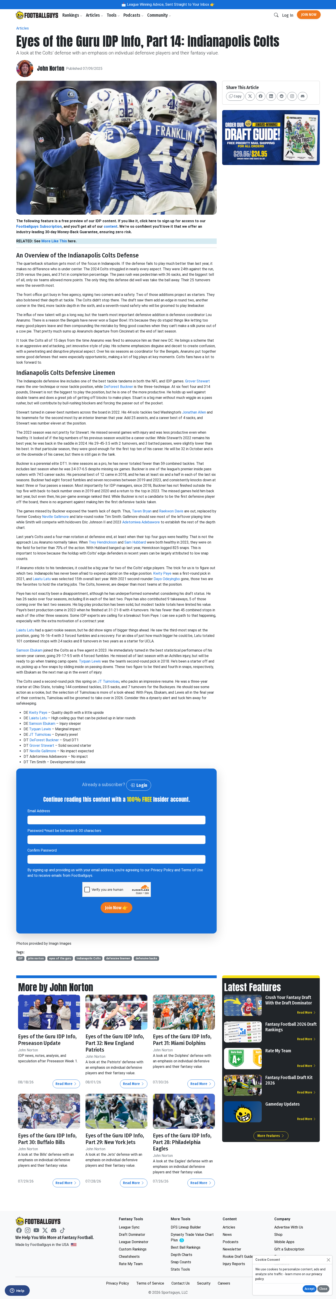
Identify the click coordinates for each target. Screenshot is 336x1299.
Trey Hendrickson (103, 542)
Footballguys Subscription (39, 226)
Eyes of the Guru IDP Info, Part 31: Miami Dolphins (182, 1039)
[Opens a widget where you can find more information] (17, 1291)
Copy (237, 96)
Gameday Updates (282, 1104)
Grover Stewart (197, 381)
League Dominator (133, 1242)
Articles (93, 15)
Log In (287, 15)
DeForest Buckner (118, 386)
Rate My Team (278, 1050)
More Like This (54, 241)
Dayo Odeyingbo (167, 579)
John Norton (50, 68)
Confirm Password (42, 850)
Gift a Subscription (289, 1249)
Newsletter (232, 1249)
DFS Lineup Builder (186, 1227)
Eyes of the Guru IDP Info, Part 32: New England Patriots (114, 1043)
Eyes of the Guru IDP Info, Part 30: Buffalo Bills (47, 1138)
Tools (112, 15)
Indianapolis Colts (89, 958)
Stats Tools (180, 1269)
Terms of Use (192, 870)
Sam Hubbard (135, 542)
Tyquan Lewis (90, 661)
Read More (64, 1084)
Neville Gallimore (55, 516)
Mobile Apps (284, 1242)
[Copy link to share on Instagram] (292, 96)
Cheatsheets (129, 1256)
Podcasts (132, 15)
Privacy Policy (162, 870)
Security (204, 1283)
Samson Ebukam (29, 650)
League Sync (129, 1227)
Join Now (308, 14)
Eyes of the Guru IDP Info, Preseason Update (47, 1039)
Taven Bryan (142, 511)
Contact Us (180, 1283)
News (227, 1234)
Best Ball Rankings (185, 1247)
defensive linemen (118, 958)
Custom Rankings (133, 1249)
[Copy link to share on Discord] (302, 96)
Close (323, 1289)
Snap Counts (181, 1262)
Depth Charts (181, 1255)
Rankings (71, 15)
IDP (20, 958)
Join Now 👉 (116, 907)
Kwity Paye (162, 573)
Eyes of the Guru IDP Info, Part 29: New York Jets (114, 1138)
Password (64, 830)
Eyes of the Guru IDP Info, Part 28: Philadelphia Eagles (182, 1142)
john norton (36, 958)
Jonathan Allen (194, 412)
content (110, 226)
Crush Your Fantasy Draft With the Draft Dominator (288, 1000)
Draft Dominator (132, 1234)
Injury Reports (234, 1264)
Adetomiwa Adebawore (141, 522)
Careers (224, 1283)
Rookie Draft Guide (238, 1256)
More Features (269, 1136)
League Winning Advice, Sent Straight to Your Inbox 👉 (170, 4)
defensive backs (146, 958)
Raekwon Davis (171, 511)
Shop (278, 1234)
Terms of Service (150, 1283)
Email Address (38, 811)
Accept (310, 1289)
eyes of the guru (60, 958)
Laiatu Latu (42, 579)
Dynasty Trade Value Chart (192, 1237)
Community (158, 15)
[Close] (328, 1259)
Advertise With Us (288, 1227)
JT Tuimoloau (108, 681)
